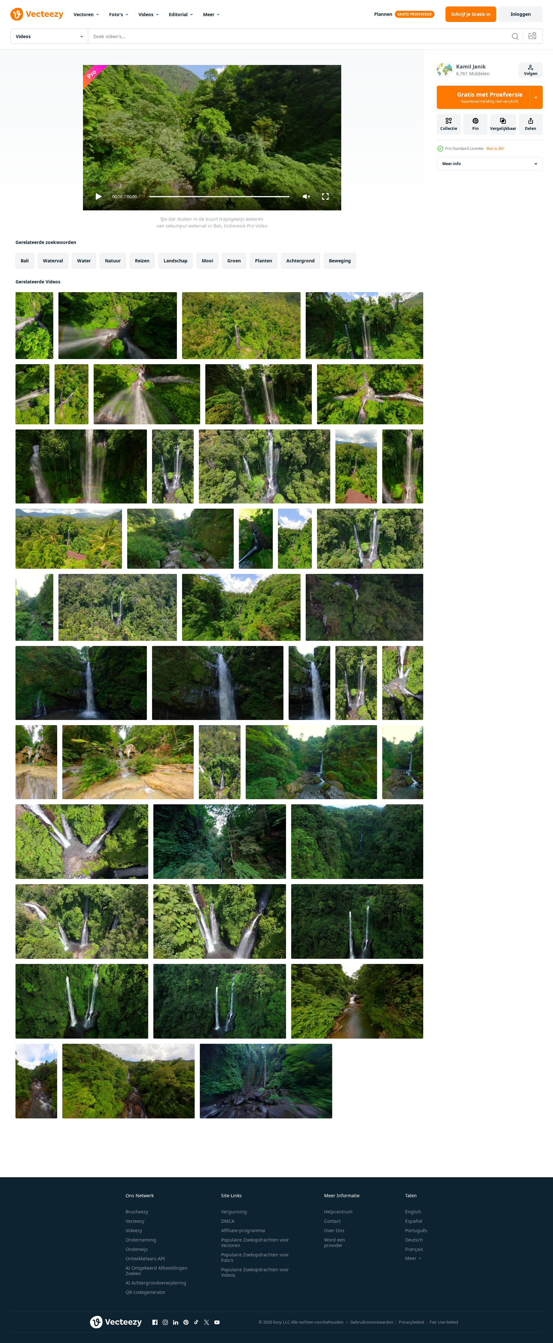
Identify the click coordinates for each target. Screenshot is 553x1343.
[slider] (219, 196)
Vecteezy (135, 1221)
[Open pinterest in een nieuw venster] (186, 1322)
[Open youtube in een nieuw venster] (217, 1322)
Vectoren (84, 14)
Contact (332, 1221)
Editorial (178, 14)
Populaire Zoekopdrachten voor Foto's (255, 1257)
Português (416, 1230)
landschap (176, 261)
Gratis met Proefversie (490, 97)
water (84, 261)
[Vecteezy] (36, 14)
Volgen (531, 73)
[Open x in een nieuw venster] (206, 1322)
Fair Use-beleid (444, 1322)
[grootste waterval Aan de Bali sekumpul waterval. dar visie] (357, 921)
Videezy (134, 1230)
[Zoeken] (515, 36)
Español (413, 1221)
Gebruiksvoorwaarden (371, 1322)
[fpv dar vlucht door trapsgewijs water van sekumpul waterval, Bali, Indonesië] (258, 394)
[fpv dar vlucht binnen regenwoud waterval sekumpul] (219, 841)
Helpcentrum (338, 1212)
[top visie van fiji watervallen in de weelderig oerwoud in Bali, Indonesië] (402, 683)
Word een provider (334, 1242)
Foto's (116, 14)
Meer (208, 14)
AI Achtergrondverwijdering (156, 1283)
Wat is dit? (495, 148)
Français (414, 1249)
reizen (142, 261)
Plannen (383, 14)
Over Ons (334, 1230)
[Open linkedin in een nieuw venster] (175, 1322)
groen (234, 261)
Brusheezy (137, 1212)
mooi (207, 261)
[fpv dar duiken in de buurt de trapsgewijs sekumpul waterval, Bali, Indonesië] (241, 325)
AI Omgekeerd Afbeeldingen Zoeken (157, 1270)
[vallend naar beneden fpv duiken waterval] (364, 607)
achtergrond (300, 261)
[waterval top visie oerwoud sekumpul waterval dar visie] (219, 1001)
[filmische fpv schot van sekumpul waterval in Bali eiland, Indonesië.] (81, 466)
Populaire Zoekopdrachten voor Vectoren (255, 1242)
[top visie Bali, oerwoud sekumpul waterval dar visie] (357, 841)
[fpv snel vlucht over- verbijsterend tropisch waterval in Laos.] (36, 762)
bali (25, 261)
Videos (145, 14)
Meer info (451, 163)
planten (263, 261)
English (413, 1212)
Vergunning (234, 1212)
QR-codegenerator (146, 1292)
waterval (53, 261)
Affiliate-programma (243, 1230)
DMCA (227, 1221)
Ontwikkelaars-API (145, 1258)
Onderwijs (137, 1249)
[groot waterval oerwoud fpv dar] (266, 1081)
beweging (340, 261)
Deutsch (414, 1240)
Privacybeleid (411, 1322)
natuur (113, 261)
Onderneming (141, 1240)
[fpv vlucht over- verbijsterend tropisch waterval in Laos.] (128, 762)
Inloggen (521, 14)
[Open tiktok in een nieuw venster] (196, 1322)
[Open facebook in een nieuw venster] (155, 1322)
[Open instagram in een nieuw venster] (165, 1322)
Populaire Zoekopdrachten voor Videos (255, 1272)
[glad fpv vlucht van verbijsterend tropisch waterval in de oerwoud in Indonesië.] (311, 762)
